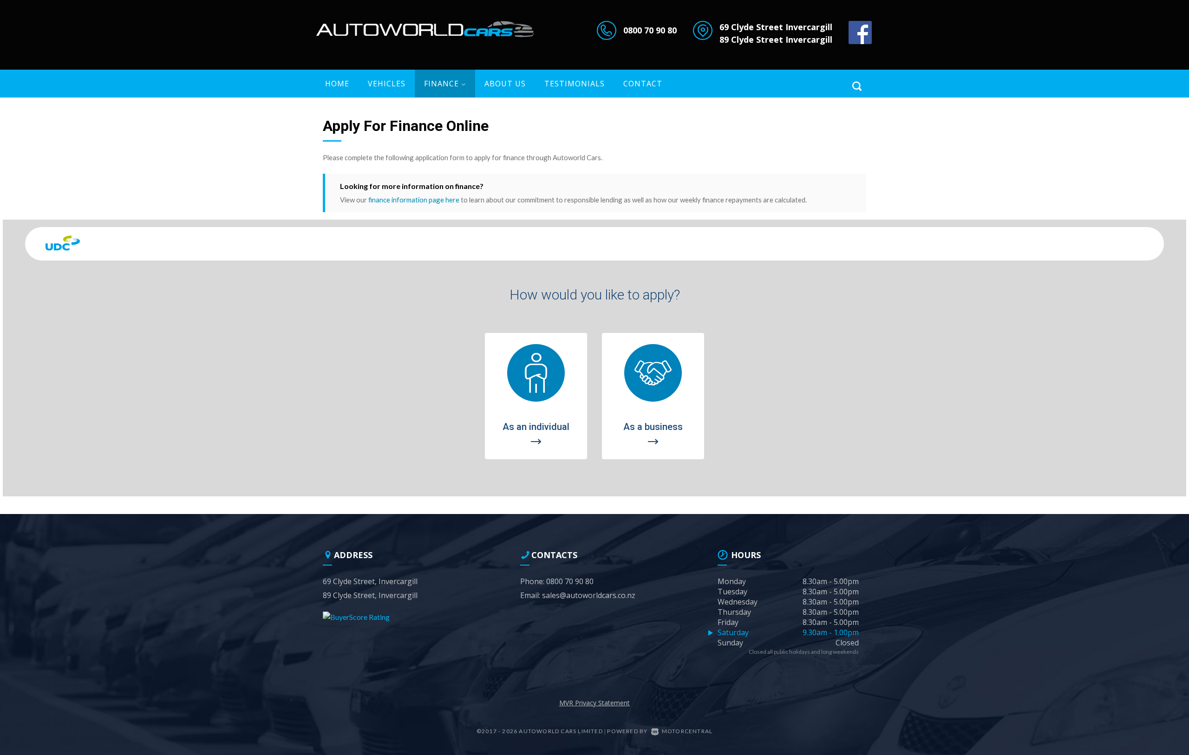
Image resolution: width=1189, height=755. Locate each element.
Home (337, 83)
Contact (642, 83)
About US (505, 83)
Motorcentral (687, 731)
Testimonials (574, 83)
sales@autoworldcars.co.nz (588, 595)
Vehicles (386, 83)
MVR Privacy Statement (594, 702)
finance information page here (413, 199)
